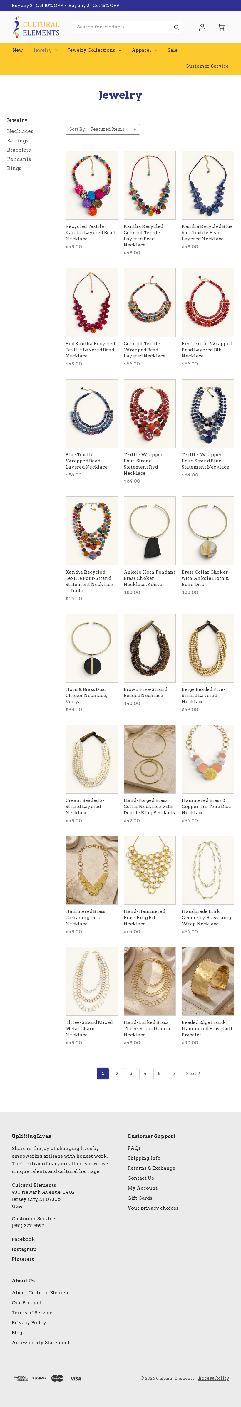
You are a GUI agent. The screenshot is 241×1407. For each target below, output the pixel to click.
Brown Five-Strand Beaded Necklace (145, 692)
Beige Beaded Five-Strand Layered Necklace (203, 695)
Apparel (141, 50)
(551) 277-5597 (28, 1225)
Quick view (91, 185)
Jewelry (43, 50)
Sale (173, 50)
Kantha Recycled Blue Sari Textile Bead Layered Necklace (207, 232)
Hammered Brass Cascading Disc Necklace (86, 917)
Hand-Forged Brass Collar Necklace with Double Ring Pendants (149, 806)
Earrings (18, 141)
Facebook (23, 1239)
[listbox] (114, 129)
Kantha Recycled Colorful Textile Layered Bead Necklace (143, 236)
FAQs (134, 1148)
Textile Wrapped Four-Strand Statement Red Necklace (144, 464)
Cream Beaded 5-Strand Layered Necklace (85, 806)
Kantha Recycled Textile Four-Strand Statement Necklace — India (89, 581)
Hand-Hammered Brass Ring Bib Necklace (144, 917)
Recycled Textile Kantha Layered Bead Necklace (90, 232)
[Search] (176, 27)
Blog (17, 1332)
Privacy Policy (29, 1322)
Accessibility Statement (41, 1342)
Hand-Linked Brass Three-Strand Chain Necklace (147, 1028)
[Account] (202, 27)
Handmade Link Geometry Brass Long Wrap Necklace (206, 917)
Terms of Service (32, 1312)
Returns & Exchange (151, 1168)
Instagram (24, 1249)
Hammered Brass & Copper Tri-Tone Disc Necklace (206, 806)
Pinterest (23, 1259)
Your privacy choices (153, 1208)
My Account (143, 1188)
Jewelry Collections (91, 50)
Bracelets (19, 150)
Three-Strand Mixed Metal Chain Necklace (89, 1028)
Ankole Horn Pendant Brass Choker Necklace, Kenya (149, 578)
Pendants (19, 159)
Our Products (28, 1302)
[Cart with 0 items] (221, 27)
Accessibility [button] (213, 1378)
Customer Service (207, 66)
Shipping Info (144, 1158)
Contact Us (141, 1178)
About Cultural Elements (42, 1292)
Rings (14, 168)
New (17, 50)
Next (190, 1073)
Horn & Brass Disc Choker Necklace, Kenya (86, 695)
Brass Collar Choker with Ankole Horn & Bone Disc (205, 578)
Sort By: (77, 129)
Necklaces (20, 131)
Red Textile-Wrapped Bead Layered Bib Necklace (207, 350)
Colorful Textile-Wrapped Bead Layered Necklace (145, 350)
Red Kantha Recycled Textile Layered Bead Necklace (90, 350)
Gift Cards (140, 1198)
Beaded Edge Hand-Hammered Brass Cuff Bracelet (207, 1028)
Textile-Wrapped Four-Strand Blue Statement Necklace (205, 461)
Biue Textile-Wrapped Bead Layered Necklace (87, 461)
